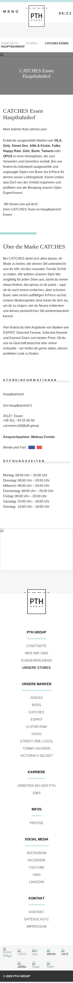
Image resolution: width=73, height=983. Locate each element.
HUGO (36, 734)
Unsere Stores (36, 667)
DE (62, 13)
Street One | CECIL (36, 741)
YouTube (37, 867)
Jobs (36, 793)
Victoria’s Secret (36, 755)
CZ (69, 13)
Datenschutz (36, 919)
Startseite (9, 43)
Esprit (37, 719)
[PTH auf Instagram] (65, 10)
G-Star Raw (36, 726)
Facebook (37, 860)
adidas (36, 697)
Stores (31, 43)
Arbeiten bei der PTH (36, 785)
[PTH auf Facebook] (61, 10)
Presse (36, 823)
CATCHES (36, 712)
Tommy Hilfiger (36, 748)
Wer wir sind (36, 653)
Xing (37, 874)
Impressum (36, 926)
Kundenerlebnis (36, 660)
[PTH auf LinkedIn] (70, 10)
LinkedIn (36, 882)
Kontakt (36, 912)
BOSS (36, 705)
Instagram (36, 853)
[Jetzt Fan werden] (31, 447)
